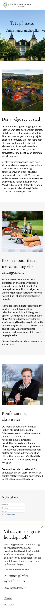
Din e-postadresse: (15, 587)
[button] (42, 5)
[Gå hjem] (17, 5)
